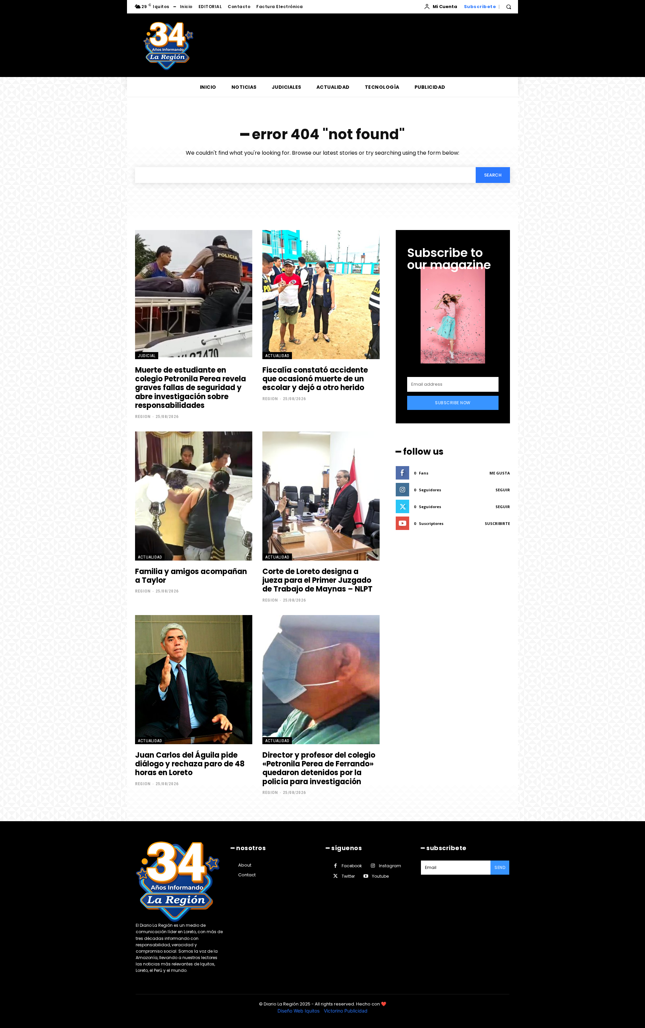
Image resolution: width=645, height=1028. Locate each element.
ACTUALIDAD (277, 355)
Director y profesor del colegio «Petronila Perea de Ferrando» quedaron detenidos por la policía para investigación (318, 768)
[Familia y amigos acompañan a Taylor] (193, 496)
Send (499, 867)
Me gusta (499, 472)
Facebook (352, 866)
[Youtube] (365, 876)
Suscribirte (497, 523)
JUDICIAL (147, 355)
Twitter (348, 876)
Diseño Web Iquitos (299, 1011)
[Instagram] (373, 866)
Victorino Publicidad (346, 1011)
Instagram (390, 866)
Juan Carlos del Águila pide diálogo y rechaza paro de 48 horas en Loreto (190, 764)
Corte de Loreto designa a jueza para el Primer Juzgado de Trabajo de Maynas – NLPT (317, 580)
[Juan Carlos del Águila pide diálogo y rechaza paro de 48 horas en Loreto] (193, 679)
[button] (508, 6)
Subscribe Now (453, 403)
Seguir (503, 489)
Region (142, 416)
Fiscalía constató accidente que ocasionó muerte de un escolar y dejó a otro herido (315, 379)
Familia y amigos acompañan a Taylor (191, 575)
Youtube (380, 876)
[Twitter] (335, 876)
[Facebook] (335, 866)
